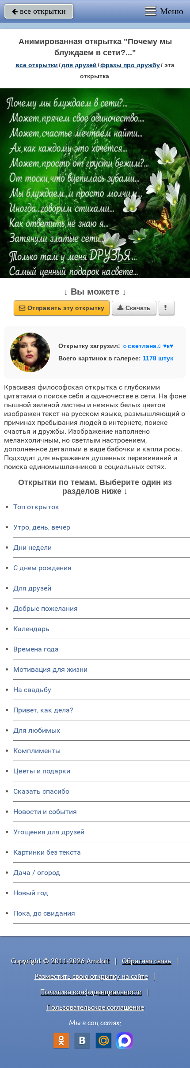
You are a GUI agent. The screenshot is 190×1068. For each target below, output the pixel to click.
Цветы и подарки (41, 771)
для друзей (79, 64)
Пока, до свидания (44, 913)
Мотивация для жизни (50, 669)
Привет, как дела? (43, 710)
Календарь (31, 629)
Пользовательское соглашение (95, 1007)
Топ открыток (36, 507)
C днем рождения (42, 568)
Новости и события (45, 811)
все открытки (39, 11)
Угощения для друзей (48, 832)
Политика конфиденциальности (91, 992)
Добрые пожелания (45, 608)
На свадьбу (32, 689)
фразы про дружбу (130, 64)
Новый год (30, 893)
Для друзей (32, 588)
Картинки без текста (47, 852)
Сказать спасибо (41, 791)
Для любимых (36, 730)
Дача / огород (36, 872)
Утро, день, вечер (41, 527)
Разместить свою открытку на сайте (91, 977)
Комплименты (37, 750)
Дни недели (32, 547)
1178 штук (158, 358)
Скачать (134, 307)
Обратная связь (146, 961)
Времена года (36, 649)
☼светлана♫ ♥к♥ (147, 345)
